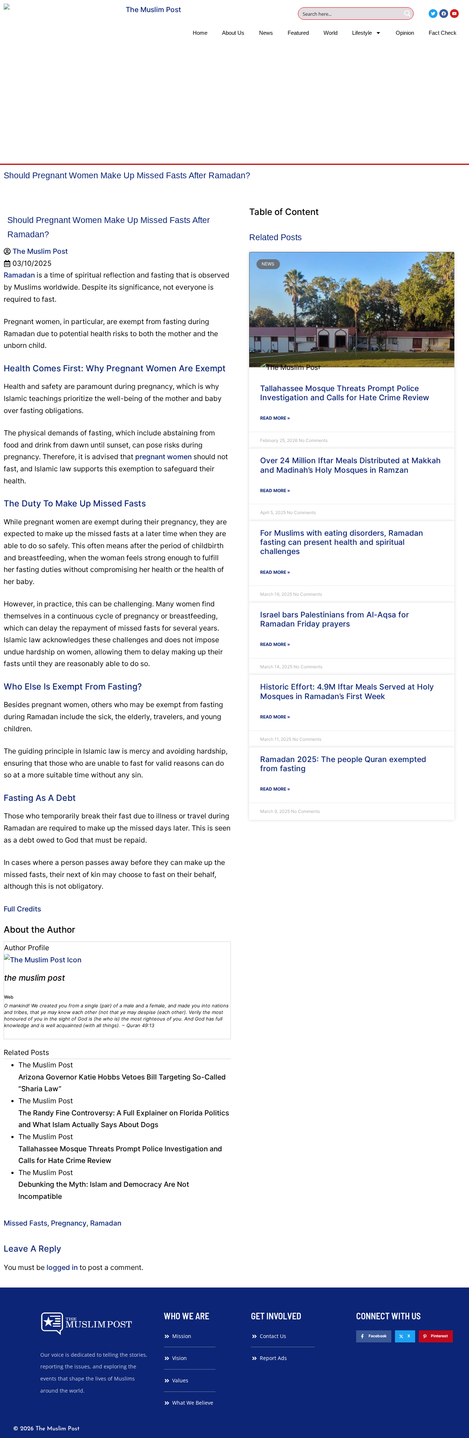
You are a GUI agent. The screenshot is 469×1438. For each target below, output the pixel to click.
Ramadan (20, 275)
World (330, 33)
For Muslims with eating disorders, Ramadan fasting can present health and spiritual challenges (341, 542)
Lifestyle (362, 33)
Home (200, 33)
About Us (233, 33)
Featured (298, 33)
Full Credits (22, 908)
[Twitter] (433, 13)
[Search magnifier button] (407, 13)
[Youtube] (454, 13)
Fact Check (443, 33)
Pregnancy (68, 1223)
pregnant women (163, 456)
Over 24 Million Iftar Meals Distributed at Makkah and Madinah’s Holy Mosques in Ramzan (350, 465)
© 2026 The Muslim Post (46, 1429)
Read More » (275, 418)
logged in (62, 1267)
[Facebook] (443, 13)
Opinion (405, 33)
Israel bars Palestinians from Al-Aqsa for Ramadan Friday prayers (334, 619)
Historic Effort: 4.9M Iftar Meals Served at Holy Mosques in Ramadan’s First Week (347, 691)
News (266, 33)
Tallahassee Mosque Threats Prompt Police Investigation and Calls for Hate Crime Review (344, 393)
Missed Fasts (25, 1223)
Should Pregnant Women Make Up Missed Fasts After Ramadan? (127, 175)
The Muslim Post (34, 977)
